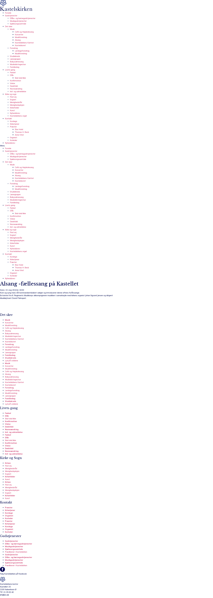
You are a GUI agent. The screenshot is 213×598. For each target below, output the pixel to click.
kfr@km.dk (4, 595)
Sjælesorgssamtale (18, 24)
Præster (13, 127)
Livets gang (10, 70)
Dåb (12, 75)
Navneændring (16, 89)
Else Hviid (19, 129)
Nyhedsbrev (15, 113)
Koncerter (19, 34)
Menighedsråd (16, 102)
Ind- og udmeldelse (18, 91)
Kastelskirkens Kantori (24, 43)
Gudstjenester (11, 15)
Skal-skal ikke (20, 78)
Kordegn (13, 121)
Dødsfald (14, 86)
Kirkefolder (14, 108)
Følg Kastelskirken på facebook (13, 574)
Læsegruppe (15, 59)
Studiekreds (15, 56)
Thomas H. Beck (22, 132)
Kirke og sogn (10, 94)
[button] (106, 145)
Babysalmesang (17, 61)
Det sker (8, 26)
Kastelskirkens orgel (18, 116)
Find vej (13, 97)
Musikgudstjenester (18, 21)
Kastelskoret (20, 45)
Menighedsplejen (17, 105)
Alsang (18, 40)
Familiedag (14, 67)
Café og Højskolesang (24, 32)
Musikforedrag (21, 37)
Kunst (12, 110)
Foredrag (14, 48)
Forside (8, 13)
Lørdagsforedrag (22, 51)
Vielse (12, 83)
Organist (13, 137)
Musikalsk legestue (18, 64)
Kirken (8, 463)
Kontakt (8, 118)
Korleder (13, 140)
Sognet (13, 99)
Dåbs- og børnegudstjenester (22, 18)
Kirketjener (14, 124)
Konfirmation (15, 80)
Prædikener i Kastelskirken (16, 552)
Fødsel (13, 72)
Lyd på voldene (11, 360)
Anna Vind (19, 135)
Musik (12, 29)
